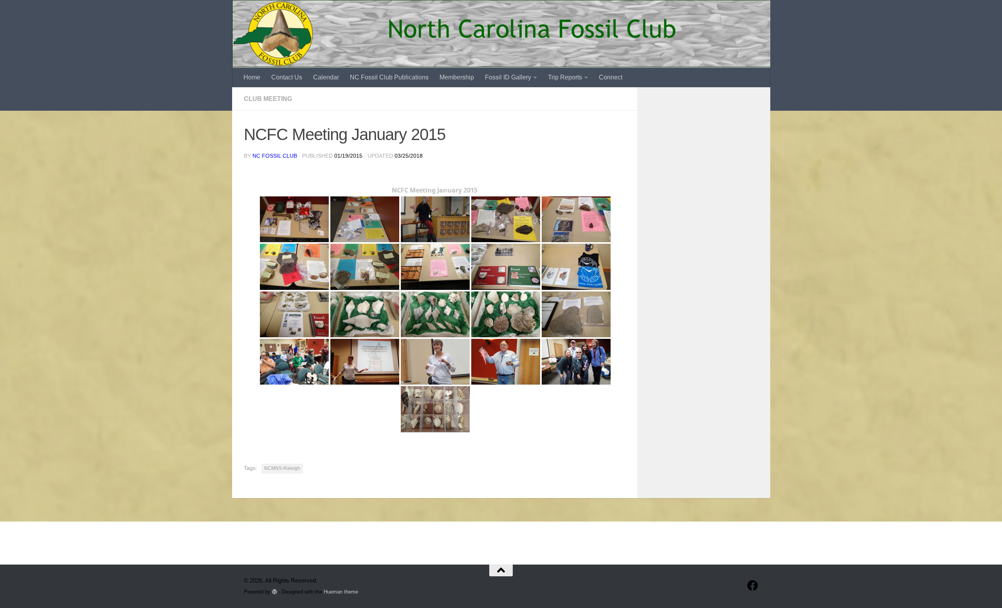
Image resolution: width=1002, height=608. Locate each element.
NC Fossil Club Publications (389, 77)
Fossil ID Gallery (508, 77)
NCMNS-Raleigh (282, 468)
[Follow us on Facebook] (752, 585)
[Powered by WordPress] (274, 591)
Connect (610, 77)
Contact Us (286, 77)
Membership (457, 77)
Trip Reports (565, 77)
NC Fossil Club (274, 156)
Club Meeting (268, 98)
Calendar (326, 77)
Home (251, 77)
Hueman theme (341, 592)
